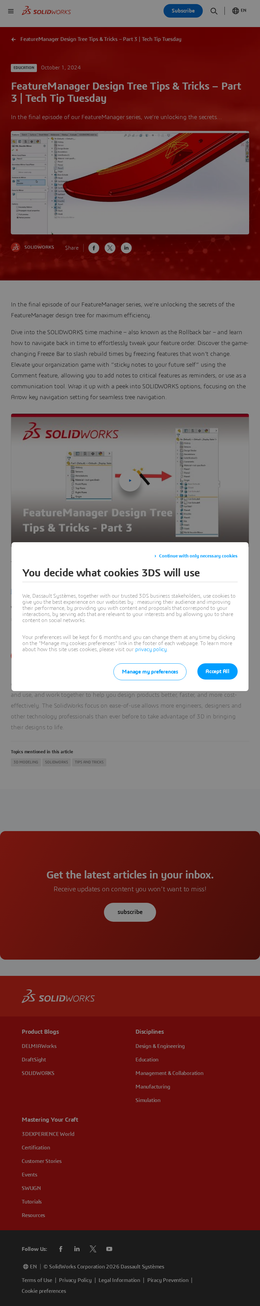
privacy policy (151, 649)
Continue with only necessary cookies (198, 556)
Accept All (217, 671)
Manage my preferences (150, 671)
